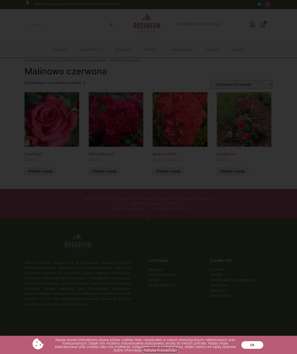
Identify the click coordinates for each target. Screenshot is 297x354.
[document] (148, 177)
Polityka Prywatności (160, 350)
